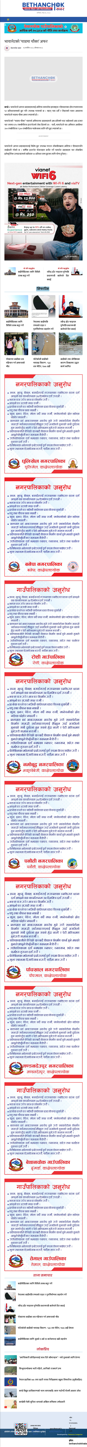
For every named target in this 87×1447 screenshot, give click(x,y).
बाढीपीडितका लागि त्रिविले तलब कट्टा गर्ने (15, 323)
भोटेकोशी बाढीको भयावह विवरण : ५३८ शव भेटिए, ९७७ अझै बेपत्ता (42, 364)
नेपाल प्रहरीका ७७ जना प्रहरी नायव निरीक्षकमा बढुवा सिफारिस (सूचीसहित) (50, 1380)
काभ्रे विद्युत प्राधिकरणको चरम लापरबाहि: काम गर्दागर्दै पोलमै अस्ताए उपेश (50, 1391)
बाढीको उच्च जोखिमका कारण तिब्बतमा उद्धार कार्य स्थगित (70, 362)
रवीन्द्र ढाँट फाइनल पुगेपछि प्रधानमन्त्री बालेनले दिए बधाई (68, 325)
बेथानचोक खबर (16, 48)
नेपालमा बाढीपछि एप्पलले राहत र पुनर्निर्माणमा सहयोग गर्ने (43, 325)
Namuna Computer (75, 1434)
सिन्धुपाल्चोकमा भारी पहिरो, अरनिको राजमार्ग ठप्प (40, 1369)
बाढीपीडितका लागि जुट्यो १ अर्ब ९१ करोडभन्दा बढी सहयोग (42, 1339)
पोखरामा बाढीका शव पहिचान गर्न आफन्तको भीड (15, 362)
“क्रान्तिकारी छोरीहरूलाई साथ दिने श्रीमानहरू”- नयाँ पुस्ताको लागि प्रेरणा (49, 1357)
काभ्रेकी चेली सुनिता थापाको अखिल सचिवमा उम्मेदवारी (42, 1402)
